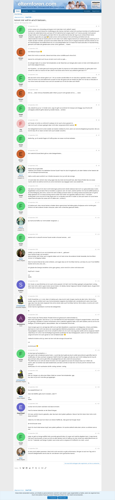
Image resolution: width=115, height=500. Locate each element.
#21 (99, 403)
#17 (99, 314)
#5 (99, 105)
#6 (99, 120)
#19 (99, 370)
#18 (99, 350)
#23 (99, 448)
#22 (99, 433)
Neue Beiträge (18, 14)
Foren (18, 11)
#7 (99, 135)
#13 (99, 234)
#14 (99, 249)
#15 (99, 281)
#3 (99, 74)
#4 (99, 89)
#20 (99, 387)
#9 (99, 165)
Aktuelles (25, 11)
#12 (99, 217)
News (33, 11)
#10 (99, 186)
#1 (99, 26)
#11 (99, 202)
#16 (99, 296)
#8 (99, 150)
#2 (99, 48)
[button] (29, 11)
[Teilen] (96, 26)
